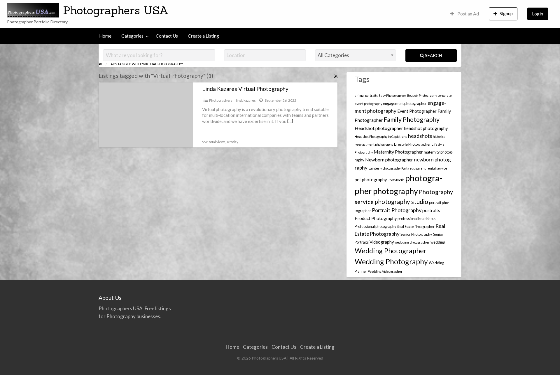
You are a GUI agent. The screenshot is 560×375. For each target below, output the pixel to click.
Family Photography (412, 119)
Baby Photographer (392, 95)
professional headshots (416, 218)
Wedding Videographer (385, 271)
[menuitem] (464, 14)
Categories (132, 35)
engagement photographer (405, 103)
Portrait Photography (396, 210)
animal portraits (366, 95)
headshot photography (426, 128)
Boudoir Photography (422, 95)
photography (395, 191)
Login (537, 13)
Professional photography (375, 226)
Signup (506, 13)
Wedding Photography (391, 261)
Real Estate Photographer (416, 226)
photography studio (401, 201)
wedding (437, 242)
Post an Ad (467, 13)
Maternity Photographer (398, 151)
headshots (420, 136)
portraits (431, 210)
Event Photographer (417, 111)
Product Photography (376, 218)
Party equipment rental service (424, 168)
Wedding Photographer (391, 251)
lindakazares (246, 100)
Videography (382, 242)
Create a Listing (203, 35)
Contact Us (167, 35)
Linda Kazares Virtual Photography (245, 88)
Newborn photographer (389, 159)
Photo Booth (396, 180)
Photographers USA (116, 10)
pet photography (371, 179)
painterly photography (384, 168)
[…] (290, 121)
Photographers (220, 100)
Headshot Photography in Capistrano (381, 136)
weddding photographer (412, 242)
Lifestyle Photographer (412, 144)
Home (105, 35)
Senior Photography (416, 234)
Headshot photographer (379, 128)
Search (433, 55)
